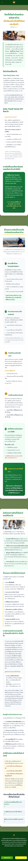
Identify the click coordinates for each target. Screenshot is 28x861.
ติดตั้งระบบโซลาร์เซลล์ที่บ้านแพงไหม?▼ (13, 820)
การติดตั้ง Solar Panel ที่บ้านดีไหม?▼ (13, 812)
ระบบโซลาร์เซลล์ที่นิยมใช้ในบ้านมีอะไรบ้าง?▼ (13, 804)
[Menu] (2, 2)
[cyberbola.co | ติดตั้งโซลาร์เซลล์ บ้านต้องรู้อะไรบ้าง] (14, 2)
